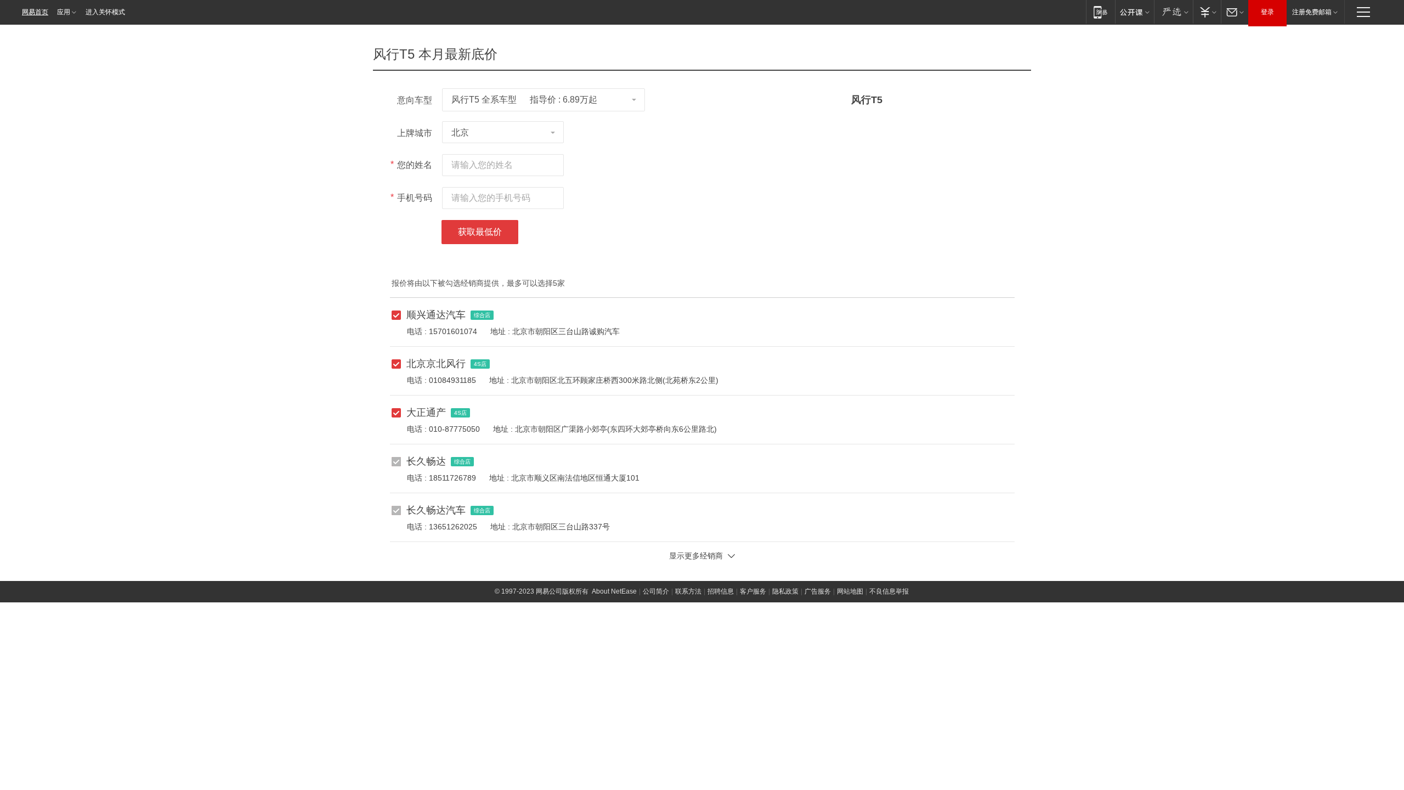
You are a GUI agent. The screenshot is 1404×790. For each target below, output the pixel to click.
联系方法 (688, 591)
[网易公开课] (1134, 12)
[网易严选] (1173, 12)
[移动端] (1100, 12)
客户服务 (753, 591)
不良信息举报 (889, 591)
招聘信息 (720, 591)
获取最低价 (480, 231)
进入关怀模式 (105, 12)
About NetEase (614, 591)
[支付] (1207, 12)
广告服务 (818, 591)
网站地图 (850, 591)
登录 (1267, 12)
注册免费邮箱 (1312, 12)
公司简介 (656, 591)
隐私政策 (785, 591)
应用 (63, 12)
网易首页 (35, 12)
